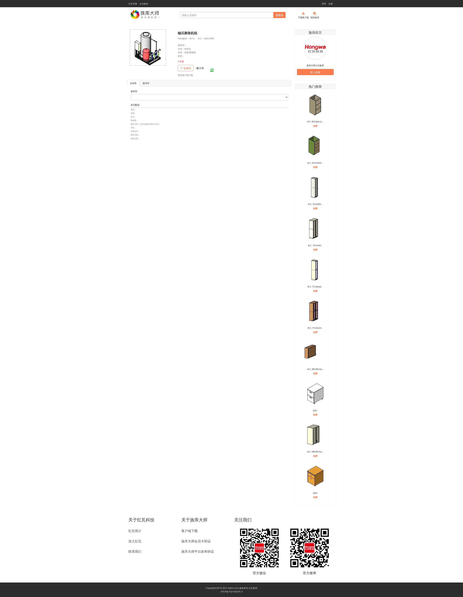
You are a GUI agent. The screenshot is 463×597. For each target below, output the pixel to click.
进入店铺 (315, 72)
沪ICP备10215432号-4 (231, 591)
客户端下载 (189, 530)
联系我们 (134, 551)
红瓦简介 (134, 530)
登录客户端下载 (185, 75)
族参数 (133, 83)
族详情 (146, 83)
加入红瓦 (134, 541)
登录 (324, 3)
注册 (330, 3)
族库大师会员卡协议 (196, 541)
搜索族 (279, 15)
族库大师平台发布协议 (197, 551)
